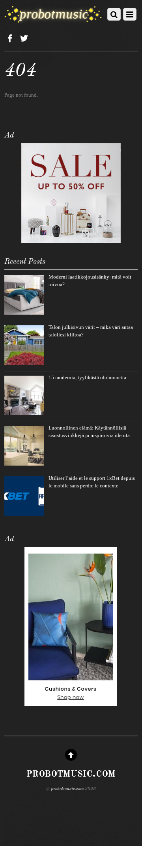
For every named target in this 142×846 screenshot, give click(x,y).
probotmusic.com (67, 789)
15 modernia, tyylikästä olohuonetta (87, 377)
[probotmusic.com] (53, 21)
